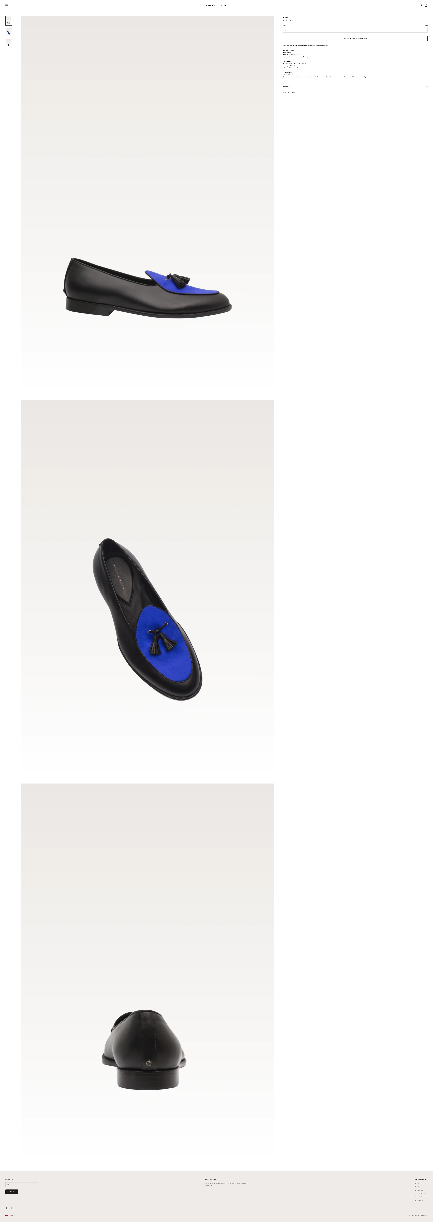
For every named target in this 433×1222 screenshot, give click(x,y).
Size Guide (418, 1187)
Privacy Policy (419, 1200)
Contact (417, 1183)
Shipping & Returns (421, 1193)
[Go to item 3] (8, 43)
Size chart (425, 26)
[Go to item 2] (8, 32)
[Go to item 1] (8, 21)
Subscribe (12, 1192)
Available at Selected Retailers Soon (355, 38)
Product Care (419, 1190)
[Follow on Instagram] (12, 1208)
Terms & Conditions (421, 1197)
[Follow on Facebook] (6, 1208)
